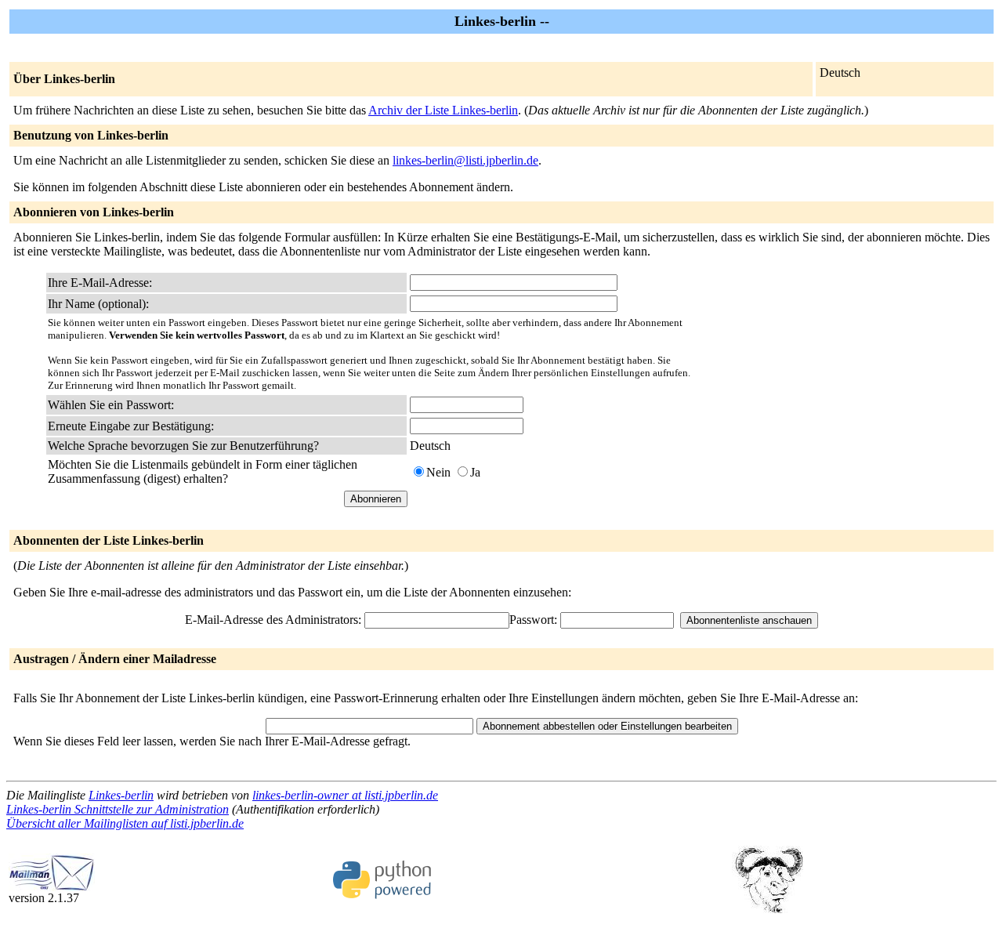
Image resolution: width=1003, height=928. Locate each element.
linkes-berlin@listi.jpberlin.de (465, 160)
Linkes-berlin (121, 795)
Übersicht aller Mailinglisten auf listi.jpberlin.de (125, 823)
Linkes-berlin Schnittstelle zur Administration (117, 809)
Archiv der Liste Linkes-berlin (443, 110)
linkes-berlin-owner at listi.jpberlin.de (345, 795)
